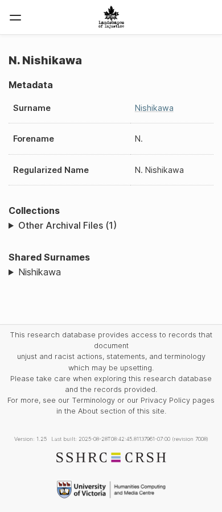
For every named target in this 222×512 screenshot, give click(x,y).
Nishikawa (154, 108)
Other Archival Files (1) (67, 225)
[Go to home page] (111, 17)
